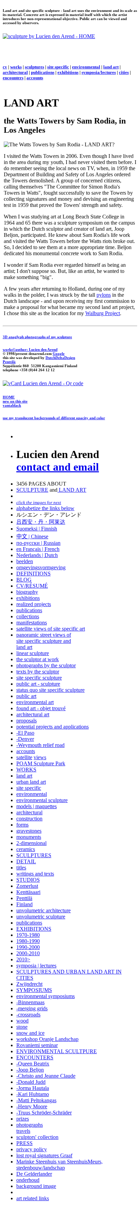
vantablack (12, 405)
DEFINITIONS (33, 573)
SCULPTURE (32, 490)
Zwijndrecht (29, 984)
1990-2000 (28, 947)
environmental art (35, 702)
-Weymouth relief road (40, 745)
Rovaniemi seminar (37, 1045)
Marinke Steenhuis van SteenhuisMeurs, (59, 1161)
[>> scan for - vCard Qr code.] (43, 383)
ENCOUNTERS (34, 1057)
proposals (26, 720)
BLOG (24, 580)
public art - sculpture (38, 684)
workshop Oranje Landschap (47, 1039)
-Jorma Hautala (32, 1088)
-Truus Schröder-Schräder (44, 1112)
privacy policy (31, 1149)
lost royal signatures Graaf (44, 1155)
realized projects (33, 604)
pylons (104, 295)
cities (124, 72)
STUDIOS (28, 880)
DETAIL (26, 861)
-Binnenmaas (30, 1002)
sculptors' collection (37, 1137)
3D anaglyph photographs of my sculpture (37, 337)
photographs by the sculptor (46, 665)
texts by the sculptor (37, 671)
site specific (58, 66)
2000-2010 (28, 953)
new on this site (15, 401)
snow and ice (30, 1033)
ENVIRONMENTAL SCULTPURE (56, 1051)
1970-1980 (28, 935)
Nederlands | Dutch (37, 555)
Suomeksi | (28, 529)
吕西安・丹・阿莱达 (40, 522)
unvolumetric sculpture (40, 916)
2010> (23, 959)
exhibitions (67, 72)
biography (27, 592)
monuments (28, 837)
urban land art (31, 782)
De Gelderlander (34, 1174)
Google (59, 354)
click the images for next (38, 502)
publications (42, 72)
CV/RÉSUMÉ (32, 586)
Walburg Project (102, 313)
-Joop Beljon (30, 1070)
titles (21, 867)
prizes (22, 1119)
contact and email (57, 467)
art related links (32, 1198)
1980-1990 (28, 941)
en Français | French (37, 549)
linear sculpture (32, 653)
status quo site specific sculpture (50, 690)
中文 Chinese (32, 536)
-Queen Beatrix (32, 1063)
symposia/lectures (99, 72)
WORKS (26, 769)
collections (27, 616)
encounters (13, 77)
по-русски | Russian (38, 543)
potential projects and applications (52, 727)
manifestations (31, 622)
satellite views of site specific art (50, 629)
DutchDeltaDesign (60, 358)
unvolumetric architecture (43, 910)
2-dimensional (31, 843)
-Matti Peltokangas (36, 1100)
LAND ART (71, 490)
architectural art (32, 714)
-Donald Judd (31, 1082)
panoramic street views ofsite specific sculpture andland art (43, 641)
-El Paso (25, 733)
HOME (9, 397)
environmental (86, 66)
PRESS (24, 1143)
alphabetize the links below (45, 508)
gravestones (28, 831)
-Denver (25, 739)
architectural (15, 72)
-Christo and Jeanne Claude (45, 1076)
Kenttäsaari (28, 892)
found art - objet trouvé (41, 708)
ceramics (25, 849)
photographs (29, 1125)
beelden (24, 561)
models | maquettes (36, 806)
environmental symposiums (45, 996)
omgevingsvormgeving (41, 567)
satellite (24, 757)
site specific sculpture (39, 678)
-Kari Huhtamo (32, 1094)
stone (22, 1027)
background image (36, 1186)
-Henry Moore (31, 1106)
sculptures (34, 66)
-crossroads (28, 1014)
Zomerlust (27, 886)
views (40, 757)
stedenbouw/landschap (40, 1168)
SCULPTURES (33, 855)
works (16, 66)
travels (23, 1131)
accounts (35, 77)
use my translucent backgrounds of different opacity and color (54, 418)
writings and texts (35, 874)
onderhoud (27, 1180)
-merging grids (32, 1008)
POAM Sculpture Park (40, 763)
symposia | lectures (36, 965)
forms (22, 825)
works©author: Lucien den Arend (30, 349)
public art (26, 696)
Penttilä (9, 362)
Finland (24, 904)
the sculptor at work (37, 659)
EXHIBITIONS (33, 929)
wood (22, 1021)
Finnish (48, 529)
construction (29, 818)
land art (111, 66)
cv (5, 66)
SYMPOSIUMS (34, 990)
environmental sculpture (42, 800)
